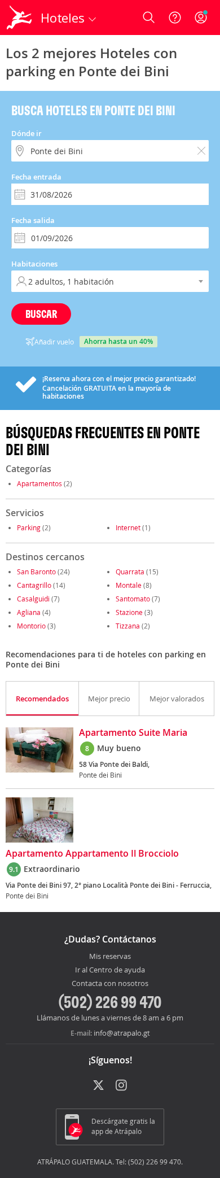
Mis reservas (110, 956)
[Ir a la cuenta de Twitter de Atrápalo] (98, 1086)
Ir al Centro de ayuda (110, 970)
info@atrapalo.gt (122, 1033)
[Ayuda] (175, 17)
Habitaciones (34, 264)
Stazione (129, 612)
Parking (29, 527)
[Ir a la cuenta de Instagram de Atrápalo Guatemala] (122, 1086)
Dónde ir (26, 133)
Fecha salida (33, 220)
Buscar (41, 314)
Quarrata (130, 571)
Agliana (29, 612)
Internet (128, 527)
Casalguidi (33, 598)
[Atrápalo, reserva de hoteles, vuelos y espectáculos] (19, 17)
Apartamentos (39, 483)
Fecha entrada (36, 177)
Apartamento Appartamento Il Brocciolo (92, 853)
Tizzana (128, 625)
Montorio (31, 625)
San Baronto (36, 571)
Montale (129, 585)
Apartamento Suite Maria (133, 733)
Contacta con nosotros (110, 983)
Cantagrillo (34, 585)
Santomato (134, 598)
